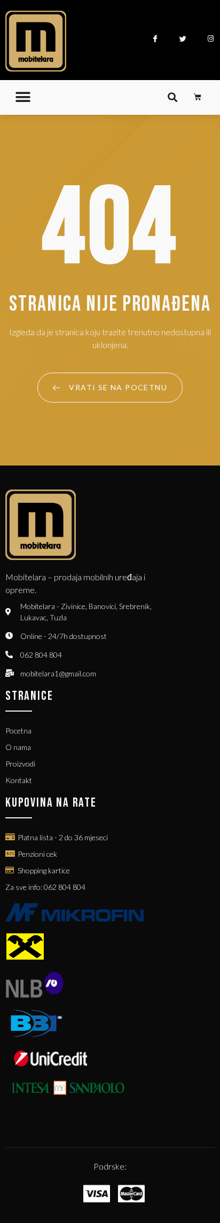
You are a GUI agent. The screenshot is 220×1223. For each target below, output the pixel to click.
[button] (23, 97)
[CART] (198, 97)
